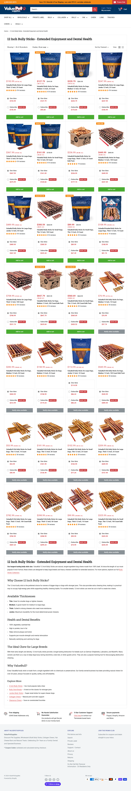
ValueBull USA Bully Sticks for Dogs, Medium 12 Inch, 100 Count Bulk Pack (111, 372)
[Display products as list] (123, 47)
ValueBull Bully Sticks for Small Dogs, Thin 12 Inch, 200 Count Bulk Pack (81, 302)
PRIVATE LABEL (38, 17)
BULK (50, 17)
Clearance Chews (15, 700)
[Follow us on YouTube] (57, 779)
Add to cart (19, 117)
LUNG (102, 17)
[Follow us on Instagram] (54, 779)
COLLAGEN (62, 17)
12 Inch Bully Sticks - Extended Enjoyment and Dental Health (29, 31)
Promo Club (121, 2)
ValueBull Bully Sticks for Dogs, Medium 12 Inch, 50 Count (78, 87)
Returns (70, 757)
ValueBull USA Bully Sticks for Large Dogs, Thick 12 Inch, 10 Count (80, 520)
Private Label (72, 741)
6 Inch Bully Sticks (15, 686)
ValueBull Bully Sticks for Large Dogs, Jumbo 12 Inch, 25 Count (111, 86)
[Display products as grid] (119, 47)
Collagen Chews (15, 697)
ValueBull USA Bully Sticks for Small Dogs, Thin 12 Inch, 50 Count (49, 450)
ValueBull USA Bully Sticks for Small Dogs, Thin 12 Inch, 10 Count (18, 450)
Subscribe (17, 107)
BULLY (74, 17)
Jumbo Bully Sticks (16, 693)
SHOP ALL (8, 17)
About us (71, 751)
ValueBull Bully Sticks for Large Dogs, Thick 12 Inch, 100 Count (19, 301)
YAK (83, 17)
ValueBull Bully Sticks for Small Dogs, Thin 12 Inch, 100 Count (50, 231)
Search (70, 738)
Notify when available (111, 332)
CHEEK (93, 17)
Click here (77, 716)
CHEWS (7, 24)
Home (6, 31)
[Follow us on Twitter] (50, 779)
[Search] (94, 9)
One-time (13, 98)
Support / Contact (74, 748)
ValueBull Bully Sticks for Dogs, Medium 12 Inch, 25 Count (48, 87)
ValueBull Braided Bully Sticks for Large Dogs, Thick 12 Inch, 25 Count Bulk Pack (80, 158)
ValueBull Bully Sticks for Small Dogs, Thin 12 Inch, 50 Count (50, 159)
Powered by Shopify (10, 778)
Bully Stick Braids (15, 690)
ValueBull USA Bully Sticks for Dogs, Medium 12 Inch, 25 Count (49, 372)
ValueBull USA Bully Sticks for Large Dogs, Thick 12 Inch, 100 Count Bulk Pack (18, 521)
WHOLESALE (22, 17)
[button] (11, 90)
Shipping (71, 761)
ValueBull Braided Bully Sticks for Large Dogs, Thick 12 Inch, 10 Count (110, 230)
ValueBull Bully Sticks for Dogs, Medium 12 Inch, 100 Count (109, 159)
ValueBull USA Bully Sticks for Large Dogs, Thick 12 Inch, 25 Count (110, 450)
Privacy (70, 754)
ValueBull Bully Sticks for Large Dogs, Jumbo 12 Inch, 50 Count (19, 230)
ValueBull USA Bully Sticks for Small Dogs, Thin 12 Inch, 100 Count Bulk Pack (110, 521)
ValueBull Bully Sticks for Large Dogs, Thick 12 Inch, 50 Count (19, 157)
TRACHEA (111, 17)
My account (106, 10)
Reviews (70, 744)
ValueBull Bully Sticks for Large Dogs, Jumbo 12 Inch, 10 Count (81, 372)
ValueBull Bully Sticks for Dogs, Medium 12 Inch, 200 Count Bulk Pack (50, 302)
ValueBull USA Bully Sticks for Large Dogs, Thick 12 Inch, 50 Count (49, 520)
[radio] (8, 98)
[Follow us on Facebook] (46, 779)
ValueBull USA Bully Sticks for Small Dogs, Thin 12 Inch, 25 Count (80, 450)
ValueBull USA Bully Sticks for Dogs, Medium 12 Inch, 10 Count (110, 301)
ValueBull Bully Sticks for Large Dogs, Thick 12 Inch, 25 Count (19, 86)
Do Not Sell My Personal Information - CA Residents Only (79, 765)
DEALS (17, 24)
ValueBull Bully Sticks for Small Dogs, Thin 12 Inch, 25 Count (81, 231)
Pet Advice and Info (75, 734)
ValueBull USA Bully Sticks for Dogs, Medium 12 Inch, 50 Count (18, 372)
